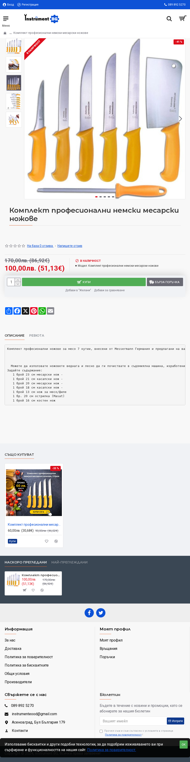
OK (184, 744)
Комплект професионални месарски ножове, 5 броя (35, 524)
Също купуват (19, 455)
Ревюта (36, 336)
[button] (29, 118)
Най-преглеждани (69, 562)
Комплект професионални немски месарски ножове (41, 575)
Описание (15, 336)
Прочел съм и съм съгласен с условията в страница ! (138, 732)
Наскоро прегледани (26, 562)
